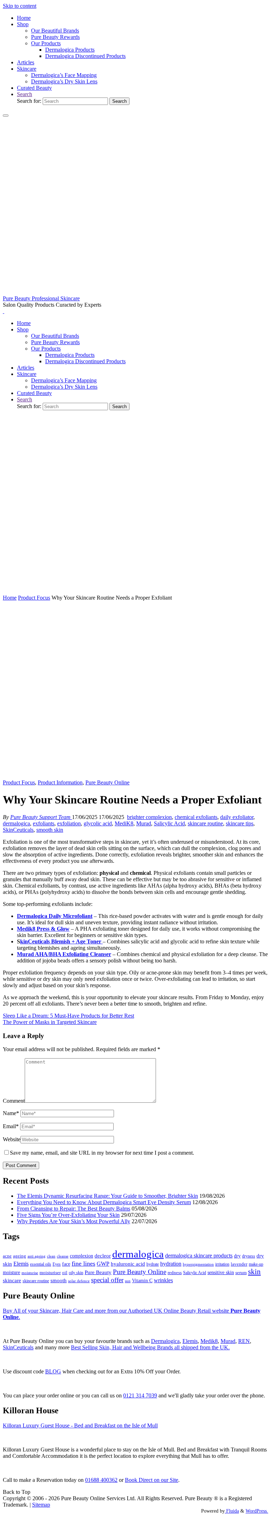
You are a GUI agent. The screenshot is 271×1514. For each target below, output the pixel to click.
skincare (12, 1280)
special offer (107, 1280)
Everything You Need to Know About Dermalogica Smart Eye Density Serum (104, 1202)
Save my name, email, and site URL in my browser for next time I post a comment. (102, 1153)
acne (7, 1256)
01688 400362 (101, 1480)
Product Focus (34, 598)
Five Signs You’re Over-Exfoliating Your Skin (68, 1215)
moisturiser (50, 1272)
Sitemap (41, 1505)
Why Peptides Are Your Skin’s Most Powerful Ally (73, 1221)
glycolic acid (98, 823)
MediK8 (124, 823)
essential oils (40, 1264)
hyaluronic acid (128, 1264)
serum (241, 1272)
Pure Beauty (98, 1272)
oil (64, 1272)
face (66, 1264)
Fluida (232, 1511)
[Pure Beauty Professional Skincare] (135, 292)
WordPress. (257, 1511)
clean (51, 1256)
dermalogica (16, 823)
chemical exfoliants (196, 817)
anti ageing (37, 1256)
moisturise (30, 1273)
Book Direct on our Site (151, 1480)
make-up (256, 1264)
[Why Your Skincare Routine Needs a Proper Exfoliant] (135, 776)
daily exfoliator (236, 817)
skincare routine (205, 823)
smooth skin (49, 830)
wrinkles (163, 1280)
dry (237, 1256)
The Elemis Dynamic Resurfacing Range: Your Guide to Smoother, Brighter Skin (107, 1196)
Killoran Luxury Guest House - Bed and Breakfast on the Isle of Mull (80, 1425)
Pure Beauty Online (107, 782)
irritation (222, 1264)
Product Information (60, 782)
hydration (170, 1263)
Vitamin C (142, 1280)
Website (11, 1139)
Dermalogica (165, 1341)
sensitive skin (220, 1272)
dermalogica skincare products (199, 1255)
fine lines (83, 1263)
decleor (103, 1256)
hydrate (152, 1264)
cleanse (62, 1256)
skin (254, 1271)
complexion (81, 1256)
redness (175, 1272)
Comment (14, 1101)
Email (11, 1126)
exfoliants (43, 823)
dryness (248, 1256)
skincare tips (239, 823)
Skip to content (19, 6)
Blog (53, 1371)
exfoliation (69, 823)
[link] (24, 94)
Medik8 (209, 1341)
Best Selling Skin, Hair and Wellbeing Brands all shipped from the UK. (150, 1347)
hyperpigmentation (198, 1264)
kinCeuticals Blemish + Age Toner (61, 941)
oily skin (76, 1272)
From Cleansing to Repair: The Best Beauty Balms (73, 1209)
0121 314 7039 (140, 1395)
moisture (11, 1272)
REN (244, 1341)
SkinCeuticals (18, 830)
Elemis (21, 1263)
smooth (58, 1280)
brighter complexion (149, 817)
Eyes (57, 1264)
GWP (103, 1264)
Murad (143, 823)
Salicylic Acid (169, 823)
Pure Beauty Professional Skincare (41, 298)
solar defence (79, 1281)
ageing (19, 1256)
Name (11, 1113)
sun (128, 1281)
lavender (239, 1264)
